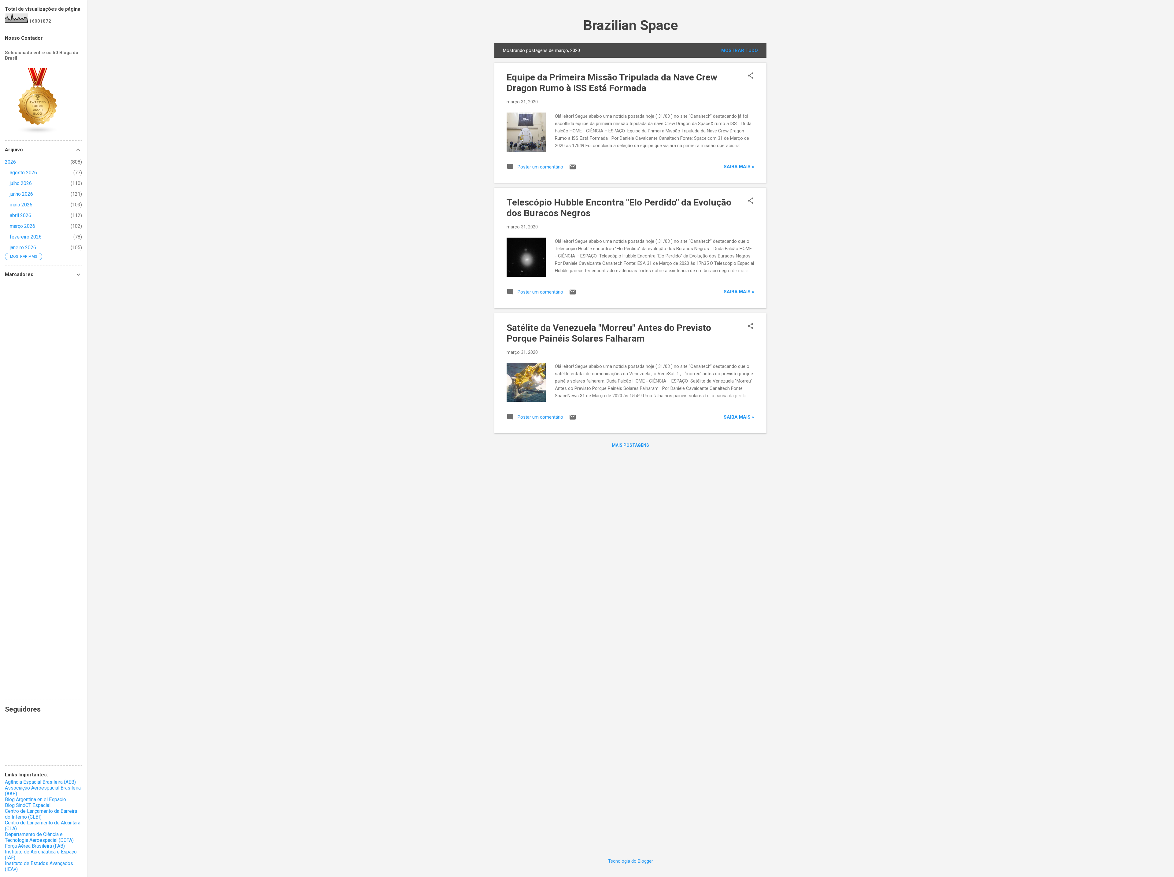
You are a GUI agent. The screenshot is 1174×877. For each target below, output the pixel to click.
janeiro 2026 (23, 247)
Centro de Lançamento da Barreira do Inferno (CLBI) (41, 814)
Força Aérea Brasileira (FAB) (35, 846)
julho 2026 (21, 183)
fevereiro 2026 (26, 237)
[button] (750, 76)
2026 (10, 162)
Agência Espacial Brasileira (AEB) (40, 782)
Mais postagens (630, 445)
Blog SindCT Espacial (27, 805)
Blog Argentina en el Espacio (35, 799)
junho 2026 (21, 194)
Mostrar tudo (739, 50)
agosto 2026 (23, 173)
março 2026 (22, 226)
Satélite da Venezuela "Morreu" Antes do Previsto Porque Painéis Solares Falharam (609, 333)
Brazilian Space (630, 25)
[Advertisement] (43, 492)
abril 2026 (20, 215)
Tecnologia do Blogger (630, 861)
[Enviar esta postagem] (572, 169)
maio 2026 (21, 205)
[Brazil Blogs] (38, 132)
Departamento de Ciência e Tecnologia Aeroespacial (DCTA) (39, 837)
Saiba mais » (739, 166)
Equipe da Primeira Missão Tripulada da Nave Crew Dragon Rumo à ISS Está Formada (612, 82)
